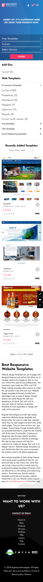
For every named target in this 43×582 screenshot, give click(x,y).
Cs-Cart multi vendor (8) (15, 119)
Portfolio (21, 531)
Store (21, 522)
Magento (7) (8, 104)
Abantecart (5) (9, 100)
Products (21, 525)
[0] (32, 5)
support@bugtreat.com (17, 481)
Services (21, 528)
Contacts (21, 544)
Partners (28, 574)
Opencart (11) (9, 109)
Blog (21, 541)
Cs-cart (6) (7, 72)
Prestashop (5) (9, 95)
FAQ (21, 535)
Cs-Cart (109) (9, 90)
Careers (21, 538)
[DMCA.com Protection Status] (35, 552)
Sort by (11, 150)
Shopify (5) (8, 114)
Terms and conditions (21, 570)
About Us (21, 519)
